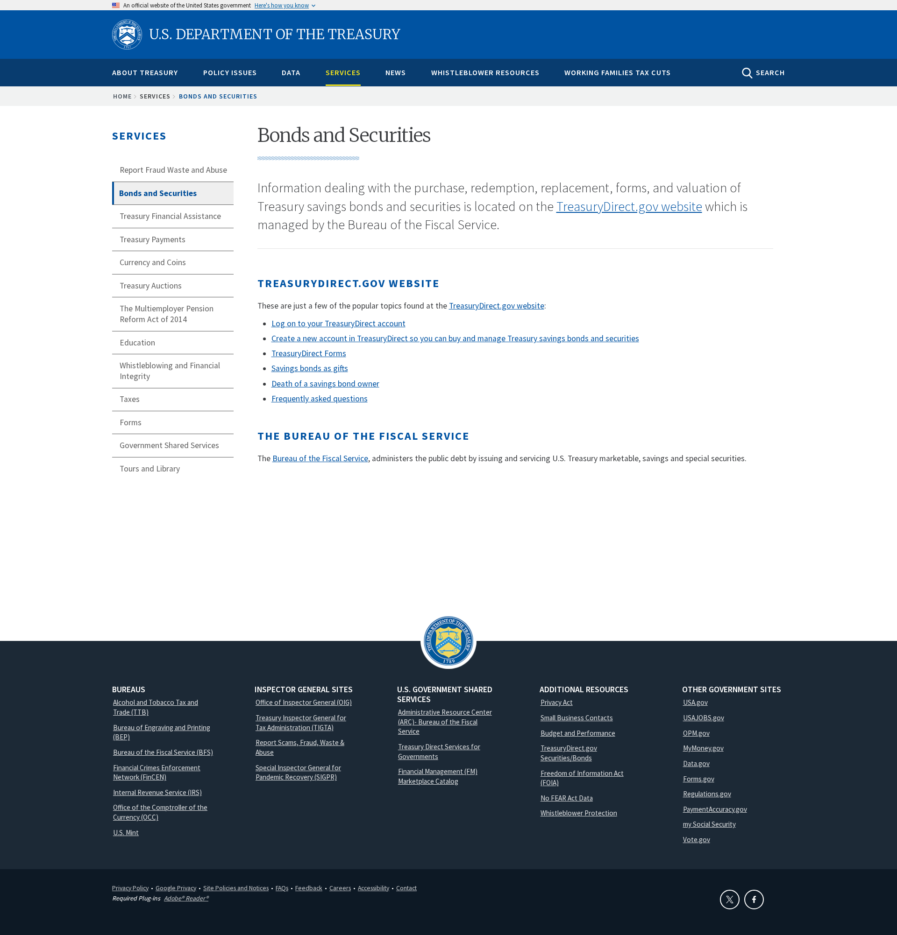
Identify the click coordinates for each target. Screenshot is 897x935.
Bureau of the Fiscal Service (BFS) (163, 752)
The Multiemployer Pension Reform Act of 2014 (167, 313)
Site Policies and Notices (236, 888)
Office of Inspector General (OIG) (304, 702)
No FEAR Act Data (567, 798)
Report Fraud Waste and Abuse (173, 170)
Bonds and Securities (158, 193)
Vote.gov (696, 839)
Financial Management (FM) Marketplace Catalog (437, 776)
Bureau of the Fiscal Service (320, 458)
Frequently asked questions (319, 399)
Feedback (308, 888)
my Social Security (709, 824)
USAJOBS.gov (703, 717)
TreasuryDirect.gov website (629, 206)
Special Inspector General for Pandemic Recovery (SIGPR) (298, 772)
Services (343, 72)
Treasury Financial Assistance (170, 216)
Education (137, 342)
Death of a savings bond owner (325, 384)
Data (291, 72)
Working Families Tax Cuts (617, 72)
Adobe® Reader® (186, 898)
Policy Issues (230, 72)
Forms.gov (698, 778)
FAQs (282, 888)
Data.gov (696, 763)
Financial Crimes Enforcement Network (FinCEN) (156, 772)
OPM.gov (696, 733)
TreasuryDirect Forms (308, 353)
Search (770, 72)
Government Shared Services (169, 445)
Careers (340, 888)
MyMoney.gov (703, 748)
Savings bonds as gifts (309, 368)
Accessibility (373, 888)
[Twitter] (730, 899)
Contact (406, 888)
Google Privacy (176, 888)
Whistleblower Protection (579, 812)
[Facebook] (754, 899)
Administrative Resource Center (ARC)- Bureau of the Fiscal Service (445, 722)
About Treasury (145, 72)
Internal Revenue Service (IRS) (157, 792)
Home (122, 96)
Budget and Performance (578, 733)
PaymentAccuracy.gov (715, 809)
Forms (131, 422)
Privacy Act (557, 702)
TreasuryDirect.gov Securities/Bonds (569, 753)
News (395, 72)
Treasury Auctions (151, 286)
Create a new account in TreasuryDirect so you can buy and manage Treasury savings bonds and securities (455, 338)
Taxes (130, 399)
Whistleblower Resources (485, 72)
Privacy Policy (130, 888)
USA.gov (695, 702)
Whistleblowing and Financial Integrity (170, 370)
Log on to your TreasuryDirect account (338, 323)
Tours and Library (150, 469)
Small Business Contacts (577, 717)
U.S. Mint (126, 832)
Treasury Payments (152, 239)
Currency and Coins (153, 262)
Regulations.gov (707, 793)
